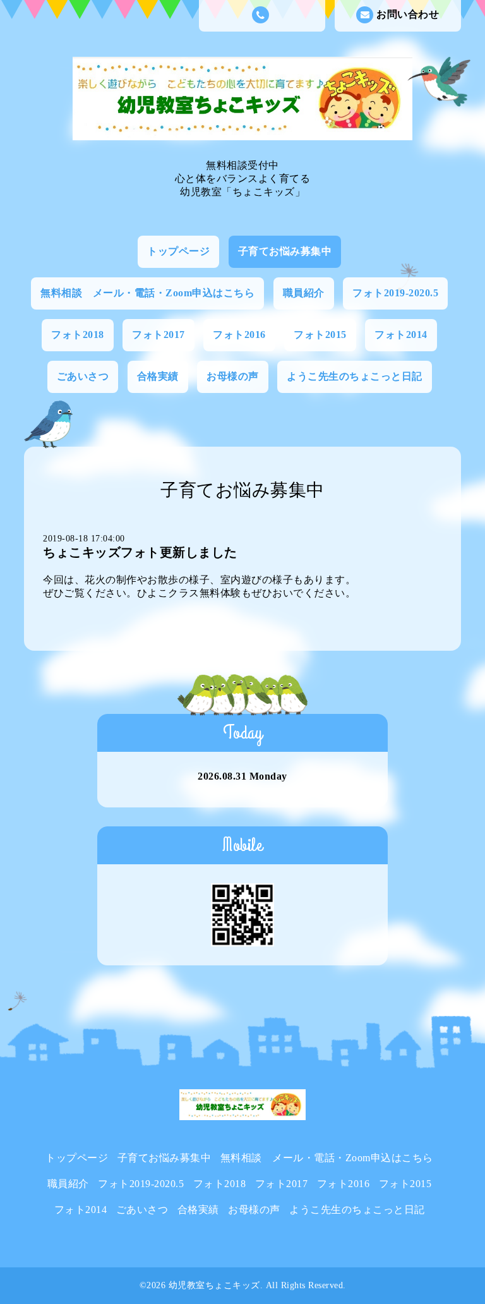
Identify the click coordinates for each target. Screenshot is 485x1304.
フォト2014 (401, 334)
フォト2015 (320, 334)
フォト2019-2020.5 (395, 292)
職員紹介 (304, 292)
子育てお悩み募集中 (285, 251)
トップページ (178, 251)
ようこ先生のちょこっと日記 (354, 376)
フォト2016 (239, 334)
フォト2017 (158, 334)
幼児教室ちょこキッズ (214, 1285)
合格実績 (158, 376)
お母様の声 (233, 376)
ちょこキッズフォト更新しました (140, 552)
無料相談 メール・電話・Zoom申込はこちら (147, 292)
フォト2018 (77, 334)
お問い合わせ (407, 14)
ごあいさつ (83, 376)
